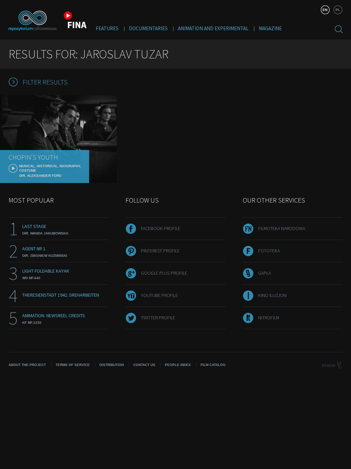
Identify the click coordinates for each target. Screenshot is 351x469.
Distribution (111, 365)
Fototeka (269, 251)
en (325, 10)
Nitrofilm (268, 317)
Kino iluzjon (272, 295)
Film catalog (213, 365)
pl (338, 10)
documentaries (148, 28)
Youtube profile (159, 295)
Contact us (144, 365)
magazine (270, 28)
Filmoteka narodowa (281, 228)
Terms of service (73, 365)
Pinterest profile (160, 251)
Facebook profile (160, 228)
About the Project (27, 365)
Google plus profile (164, 273)
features (107, 28)
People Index (178, 365)
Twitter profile (158, 317)
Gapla (264, 273)
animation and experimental (213, 28)
